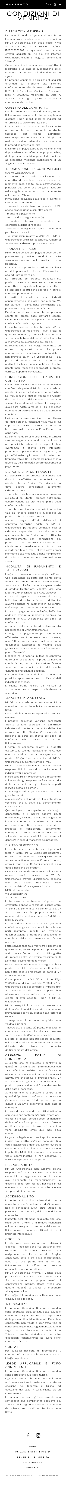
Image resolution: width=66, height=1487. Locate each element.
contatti (33, 1467)
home (33, 1447)
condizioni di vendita (33, 1457)
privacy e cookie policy (33, 1452)
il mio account (33, 1462)
